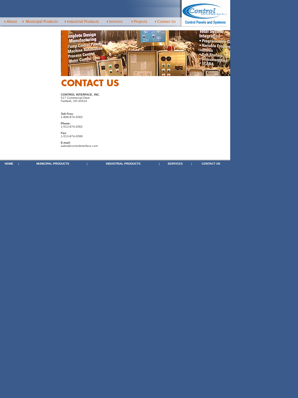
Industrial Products (123, 163)
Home (9, 163)
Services (175, 163)
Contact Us (211, 163)
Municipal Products (52, 163)
